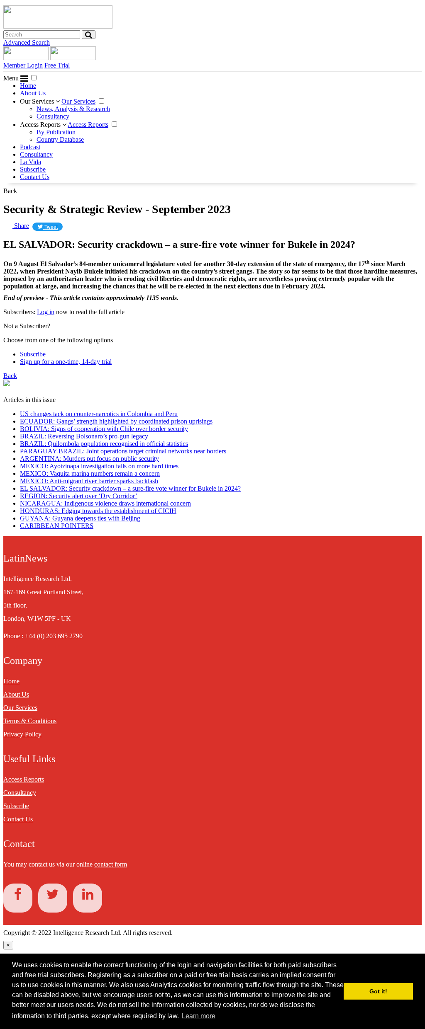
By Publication (56, 132)
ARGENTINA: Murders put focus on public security (89, 458)
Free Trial (57, 65)
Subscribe (33, 169)
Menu (11, 78)
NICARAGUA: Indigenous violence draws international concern (105, 503)
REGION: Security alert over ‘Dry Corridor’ (78, 495)
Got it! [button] (378, 991)
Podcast (30, 146)
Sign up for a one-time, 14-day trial (66, 361)
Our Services (38, 101)
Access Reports (41, 124)
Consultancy (53, 116)
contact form (110, 864)
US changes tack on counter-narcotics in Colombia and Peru (99, 413)
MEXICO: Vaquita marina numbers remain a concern (90, 473)
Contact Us (34, 176)
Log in (45, 311)
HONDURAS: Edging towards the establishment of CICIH (98, 510)
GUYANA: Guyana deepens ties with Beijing (80, 518)
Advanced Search (26, 42)
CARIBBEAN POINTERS (56, 525)
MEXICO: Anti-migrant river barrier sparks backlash (89, 480)
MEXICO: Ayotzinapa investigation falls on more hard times (99, 466)
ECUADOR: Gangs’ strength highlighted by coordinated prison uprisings (116, 421)
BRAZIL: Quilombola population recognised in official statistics (104, 443)
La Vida (30, 161)
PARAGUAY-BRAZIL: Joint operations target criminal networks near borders (123, 451)
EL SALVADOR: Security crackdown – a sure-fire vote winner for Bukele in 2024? (130, 488)
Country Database (60, 139)
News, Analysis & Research (73, 108)
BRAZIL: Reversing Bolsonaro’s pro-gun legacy (84, 436)
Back (10, 190)
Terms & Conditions (29, 720)
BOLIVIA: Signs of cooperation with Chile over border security (104, 428)
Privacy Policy (22, 734)
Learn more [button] (198, 1015)
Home (28, 85)
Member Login (23, 65)
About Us (33, 93)
